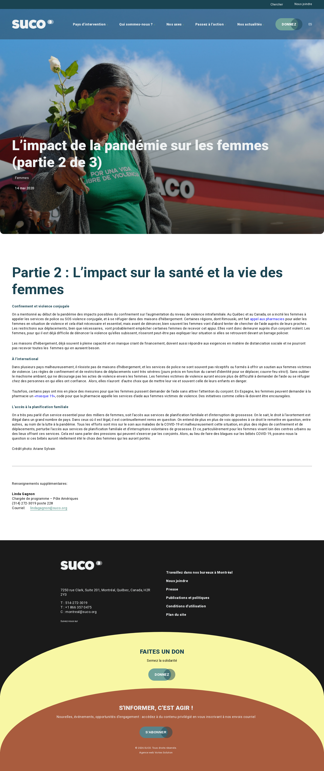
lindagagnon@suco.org (48, 508)
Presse (172, 589)
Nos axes (174, 24)
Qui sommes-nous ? (136, 24)
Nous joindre (303, 4)
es (310, 24)
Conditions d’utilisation (186, 606)
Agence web (146, 752)
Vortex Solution (164, 752)
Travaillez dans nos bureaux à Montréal (199, 572)
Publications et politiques (187, 598)
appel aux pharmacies (267, 319)
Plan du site (176, 615)
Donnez (289, 24)
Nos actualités (249, 24)
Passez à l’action (209, 24)
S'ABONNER (156, 732)
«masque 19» (44, 396)
